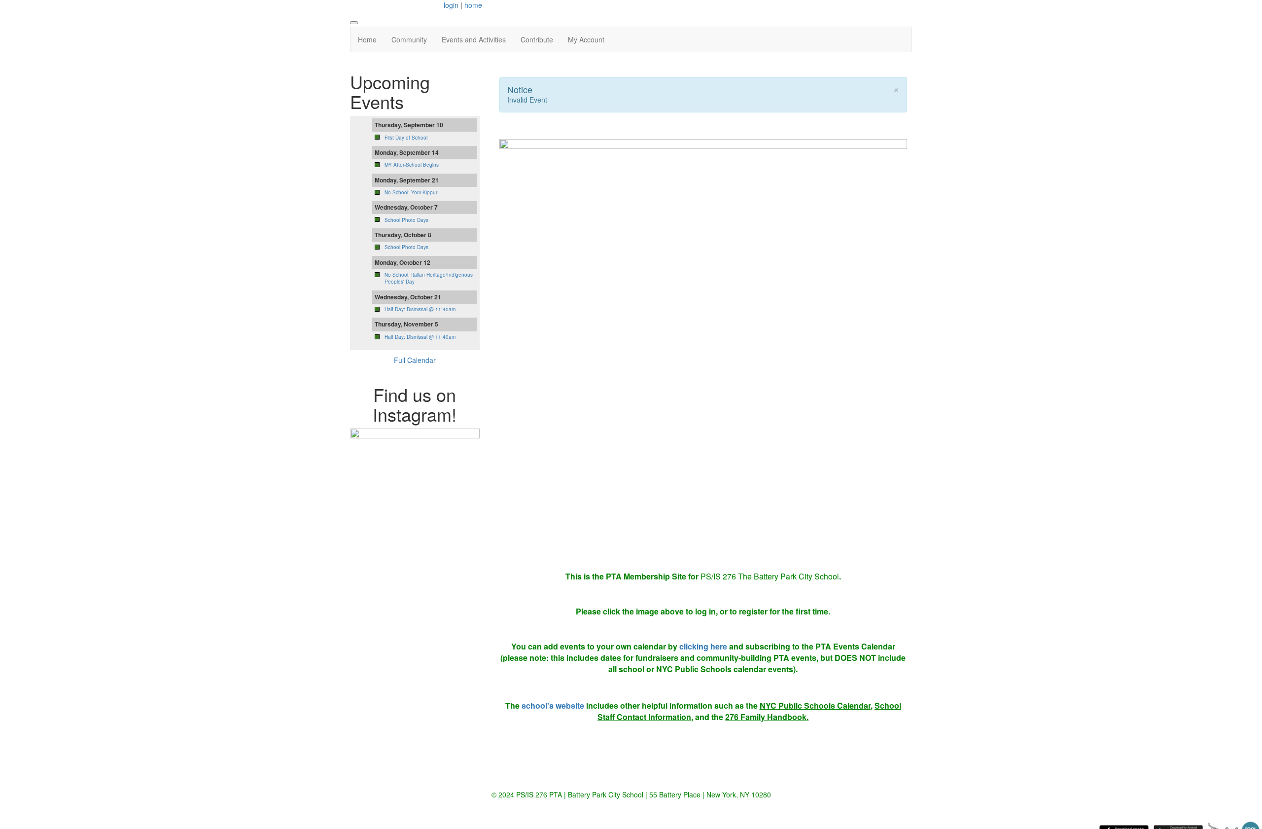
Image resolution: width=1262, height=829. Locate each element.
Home (367, 39)
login (451, 5)
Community (409, 39)
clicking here (703, 646)
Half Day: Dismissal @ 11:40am (420, 309)
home (473, 5)
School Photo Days (406, 219)
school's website (553, 705)
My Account (586, 39)
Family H (756, 716)
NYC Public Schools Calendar (815, 705)
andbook (789, 716)
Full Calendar (415, 360)
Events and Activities (474, 39)
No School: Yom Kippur (411, 192)
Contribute (537, 39)
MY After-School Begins (412, 164)
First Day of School (406, 137)
